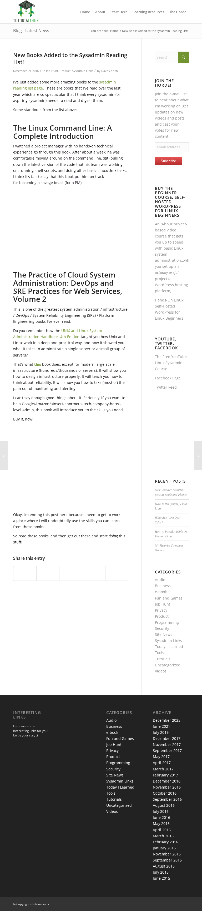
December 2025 (166, 720)
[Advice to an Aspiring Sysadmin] (4, 455)
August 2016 (164, 805)
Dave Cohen (109, 71)
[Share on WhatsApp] (70, 573)
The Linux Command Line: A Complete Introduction (62, 132)
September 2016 (167, 799)
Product (65, 71)
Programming (167, 622)
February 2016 (165, 841)
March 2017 (163, 768)
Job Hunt (52, 71)
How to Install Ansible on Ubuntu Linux (171, 533)
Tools (159, 652)
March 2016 (163, 835)
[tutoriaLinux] (26, 11)
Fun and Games (169, 598)
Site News (163, 634)
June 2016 (161, 817)
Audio (160, 579)
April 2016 (162, 829)
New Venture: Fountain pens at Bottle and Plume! (171, 492)
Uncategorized (167, 664)
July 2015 (161, 872)
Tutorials (162, 658)
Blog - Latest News (31, 30)
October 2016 (164, 793)
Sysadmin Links (82, 71)
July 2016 (161, 811)
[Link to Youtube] (185, 904)
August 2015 (164, 866)
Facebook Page (168, 377)
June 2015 (161, 878)
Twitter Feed (166, 387)
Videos (160, 671)
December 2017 (166, 738)
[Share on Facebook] (24, 573)
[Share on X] (48, 573)
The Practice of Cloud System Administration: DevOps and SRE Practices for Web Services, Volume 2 (67, 287)
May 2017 (161, 756)
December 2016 (166, 781)
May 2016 (161, 823)
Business (163, 585)
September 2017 (167, 750)
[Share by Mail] (116, 573)
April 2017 (162, 762)
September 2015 (167, 860)
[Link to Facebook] (169, 904)
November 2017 (167, 744)
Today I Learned (169, 646)
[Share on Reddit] (93, 573)
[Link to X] (161, 904)
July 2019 (161, 732)
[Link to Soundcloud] (177, 904)
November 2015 (167, 853)
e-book (161, 591)
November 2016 (167, 787)
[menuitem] (85, 11)
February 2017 (165, 775)
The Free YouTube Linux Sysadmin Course (171, 362)
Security (162, 628)
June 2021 (161, 726)
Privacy (161, 610)
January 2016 (164, 847)
